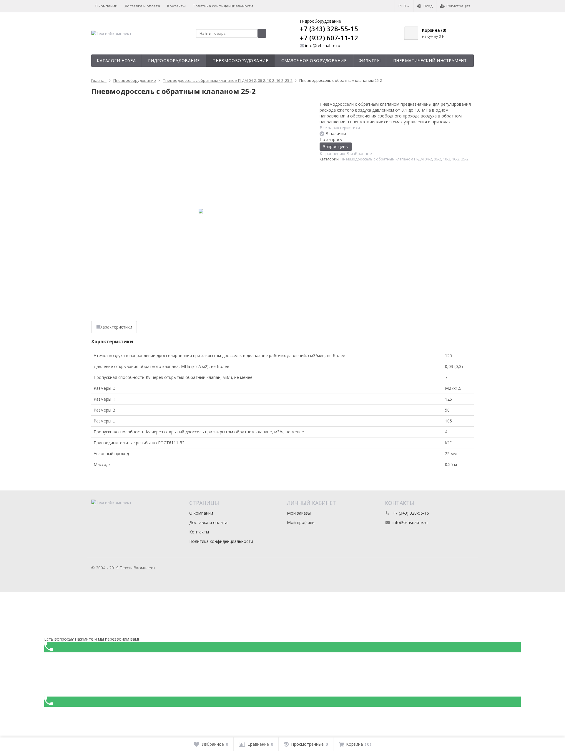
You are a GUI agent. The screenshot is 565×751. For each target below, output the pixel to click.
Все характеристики (340, 127)
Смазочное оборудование (313, 60)
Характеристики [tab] (116, 327)
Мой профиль (301, 522)
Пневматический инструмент (430, 60)
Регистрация (458, 6)
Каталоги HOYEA (116, 60)
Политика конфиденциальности (223, 6)
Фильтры (370, 60)
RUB (402, 6)
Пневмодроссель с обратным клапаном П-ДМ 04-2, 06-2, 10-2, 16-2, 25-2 (404, 159)
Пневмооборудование (240, 60)
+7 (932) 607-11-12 (329, 37)
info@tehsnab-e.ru (322, 45)
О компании (106, 6)
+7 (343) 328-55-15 (329, 28)
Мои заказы (299, 513)
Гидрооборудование (174, 60)
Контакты (176, 6)
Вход (428, 6)
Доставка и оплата (142, 6)
